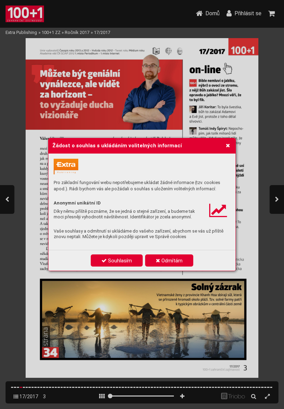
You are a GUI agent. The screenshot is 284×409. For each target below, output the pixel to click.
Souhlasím (119, 261)
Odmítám (171, 261)
